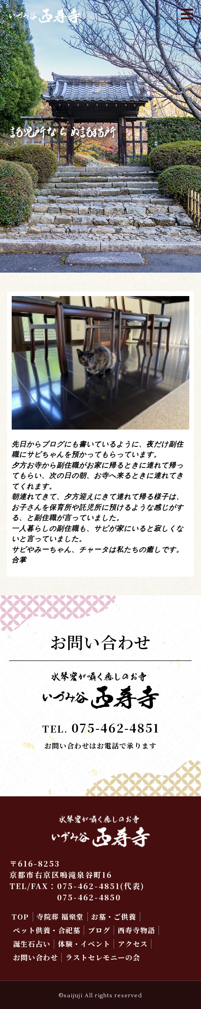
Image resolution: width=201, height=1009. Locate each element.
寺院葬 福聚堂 (60, 916)
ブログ (99, 930)
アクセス (133, 944)
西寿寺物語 (136, 930)
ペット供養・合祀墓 (46, 930)
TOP (20, 916)
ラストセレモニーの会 (102, 957)
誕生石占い (31, 944)
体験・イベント (84, 944)
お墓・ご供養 (113, 916)
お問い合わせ (35, 957)
